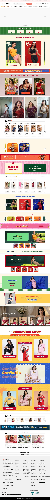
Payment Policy (26, 473)
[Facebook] (40, 479)
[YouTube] (41, 481)
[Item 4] (33, 245)
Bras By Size (33, 466)
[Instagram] (42, 479)
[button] (23, 3)
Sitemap (32, 482)
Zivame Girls (17, 473)
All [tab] (6, 123)
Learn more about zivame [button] (25, 452)
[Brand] (11, 86)
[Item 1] (15, 245)
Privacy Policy (25, 463)
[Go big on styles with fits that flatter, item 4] (24, 147)
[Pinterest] (44, 479)
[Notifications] (34, 3)
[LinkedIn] (42, 481)
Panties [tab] (15, 123)
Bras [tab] (10, 123)
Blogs (19, 0)
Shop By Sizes (33, 467)
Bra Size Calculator (34, 464)
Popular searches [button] (24, 454)
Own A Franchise (34, 476)
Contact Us (29, 0)
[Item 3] (27, 245)
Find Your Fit (33, 463)
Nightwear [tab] (20, 123)
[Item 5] (36, 269)
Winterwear (17, 469)
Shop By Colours (34, 469)
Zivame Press (33, 473)
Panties (16, 466)
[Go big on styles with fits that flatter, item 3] (12, 147)
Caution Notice (25, 476)
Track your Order (26, 470)
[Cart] (40, 3)
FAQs (32, 483)
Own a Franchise (45, 0)
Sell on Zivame (39, 0)
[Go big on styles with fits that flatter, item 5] (36, 147)
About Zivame (33, 460)
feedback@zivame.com (46, 476)
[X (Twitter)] (41, 479)
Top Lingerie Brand (18, 479)
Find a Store (33, 485)
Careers (32, 480)
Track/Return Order (24, 0)
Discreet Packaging (26, 472)
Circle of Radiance (34, 479)
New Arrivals (17, 460)
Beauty (16, 472)
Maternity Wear (17, 470)
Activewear (17, 464)
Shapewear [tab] (33, 123)
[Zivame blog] (40, 481)
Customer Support (26, 475)
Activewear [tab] (27, 123)
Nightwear (17, 463)
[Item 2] (21, 245)
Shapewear (17, 467)
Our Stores (34, 0)
